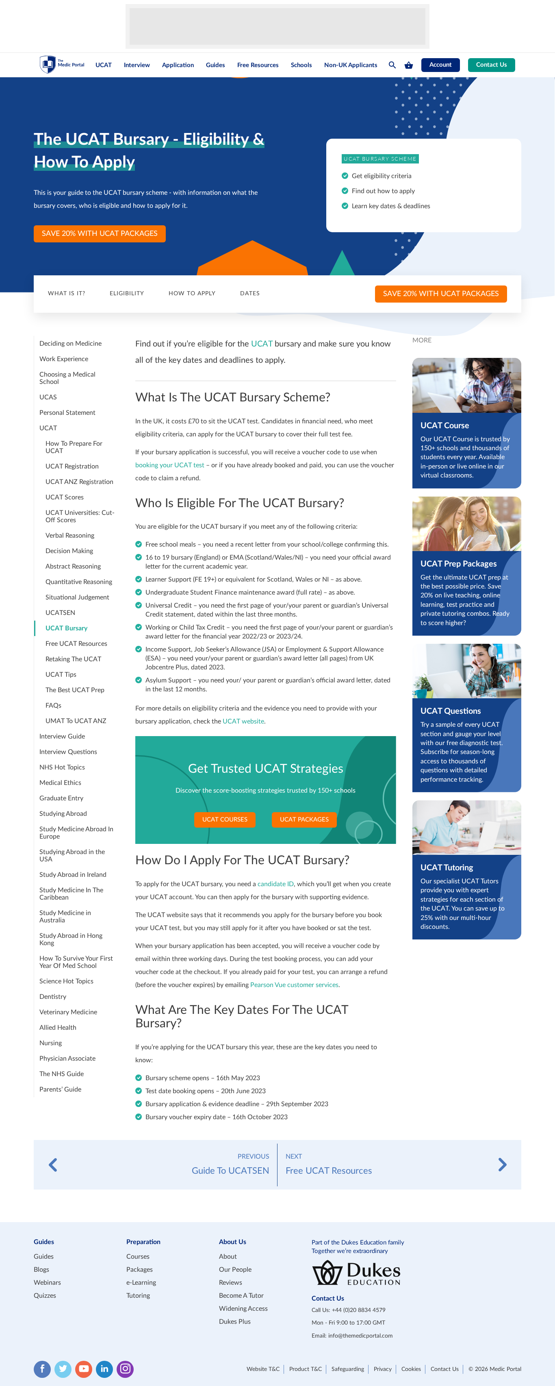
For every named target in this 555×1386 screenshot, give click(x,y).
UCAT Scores (65, 497)
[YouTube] (83, 1369)
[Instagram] (125, 1369)
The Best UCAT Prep (75, 690)
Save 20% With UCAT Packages (100, 234)
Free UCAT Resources (76, 644)
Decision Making (69, 551)
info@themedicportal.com (360, 1336)
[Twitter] (63, 1369)
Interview (137, 65)
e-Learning (141, 1282)
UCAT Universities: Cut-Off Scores (80, 516)
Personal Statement (67, 413)
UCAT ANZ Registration (79, 482)
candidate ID (276, 884)
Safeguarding (348, 1369)
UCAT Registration (72, 466)
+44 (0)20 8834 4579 (359, 1310)
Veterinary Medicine (68, 1012)
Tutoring (138, 1295)
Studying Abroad (63, 814)
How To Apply (192, 293)
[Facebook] (42, 1369)
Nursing (50, 1043)
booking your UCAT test (169, 465)
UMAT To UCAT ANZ (76, 721)
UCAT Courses (224, 820)
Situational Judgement (77, 597)
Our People (235, 1269)
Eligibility (127, 293)
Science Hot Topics (66, 981)
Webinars (47, 1282)
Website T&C (263, 1369)
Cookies (411, 1369)
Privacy (383, 1369)
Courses (138, 1256)
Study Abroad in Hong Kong (70, 939)
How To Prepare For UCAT (74, 447)
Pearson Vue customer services (294, 985)
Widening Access (243, 1308)
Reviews (230, 1282)
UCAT (103, 65)
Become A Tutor (241, 1295)
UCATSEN (60, 613)
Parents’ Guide (60, 1089)
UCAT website (243, 721)
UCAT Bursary (66, 628)
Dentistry (52, 997)
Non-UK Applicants (350, 65)
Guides (215, 65)
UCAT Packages (304, 820)
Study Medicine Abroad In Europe (76, 833)
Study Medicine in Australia (65, 917)
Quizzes (45, 1295)
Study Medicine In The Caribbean (71, 894)
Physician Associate (67, 1058)
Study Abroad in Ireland (72, 875)
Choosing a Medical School (67, 378)
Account (440, 65)
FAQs (53, 705)
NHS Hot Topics (62, 767)
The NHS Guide (61, 1074)
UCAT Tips (61, 674)
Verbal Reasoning (70, 535)
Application (178, 65)
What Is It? (66, 293)
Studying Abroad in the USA (72, 856)
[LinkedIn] (104, 1369)
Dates (250, 293)
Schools (301, 65)
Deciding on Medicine (70, 343)
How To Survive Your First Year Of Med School (76, 962)
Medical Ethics (60, 783)
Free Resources (258, 65)
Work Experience (63, 359)
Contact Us (491, 65)
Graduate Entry (61, 798)
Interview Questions (68, 752)
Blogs (41, 1269)
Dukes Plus (235, 1321)
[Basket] (408, 65)
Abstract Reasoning (73, 566)
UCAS (48, 397)
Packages (139, 1269)
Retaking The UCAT (73, 659)
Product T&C (305, 1369)
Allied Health (57, 1027)
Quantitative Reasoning (79, 582)
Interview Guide (62, 736)
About (228, 1256)
